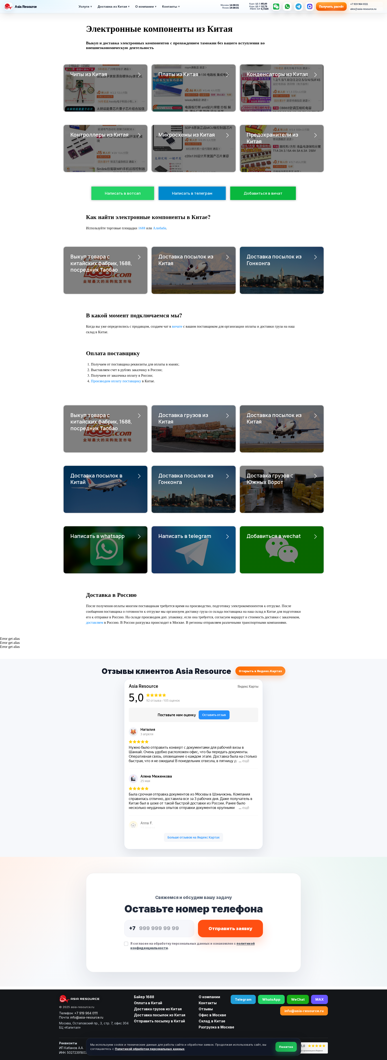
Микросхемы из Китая (186, 134)
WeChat (298, 999)
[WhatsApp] (287, 6)
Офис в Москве (212, 1015)
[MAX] (309, 6)
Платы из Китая (178, 74)
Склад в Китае (212, 1021)
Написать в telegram (184, 536)
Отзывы (206, 1009)
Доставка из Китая (113, 6)
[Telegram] (298, 6)
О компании (145, 6)
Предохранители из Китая (272, 138)
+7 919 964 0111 (86, 1013)
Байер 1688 (144, 997)
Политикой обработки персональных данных (150, 1049)
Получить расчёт (331, 6)
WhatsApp (271, 999)
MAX (319, 999)
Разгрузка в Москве (216, 1027)
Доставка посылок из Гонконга (274, 260)
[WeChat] (276, 6)
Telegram (243, 999)
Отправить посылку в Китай (159, 1021)
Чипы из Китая (88, 74)
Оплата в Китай (148, 1003)
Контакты (171, 6)
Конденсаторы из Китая (277, 74)
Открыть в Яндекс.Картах (260, 671)
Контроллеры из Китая (99, 134)
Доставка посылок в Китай (96, 479)
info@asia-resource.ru (304, 1011)
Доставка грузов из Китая (183, 418)
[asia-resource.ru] (94, 999)
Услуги (85, 6)
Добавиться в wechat (274, 536)
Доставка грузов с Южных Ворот (270, 479)
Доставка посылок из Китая (185, 260)
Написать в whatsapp (97, 536)
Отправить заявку (230, 928)
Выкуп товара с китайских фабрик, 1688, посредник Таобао (101, 263)
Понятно (286, 1047)
